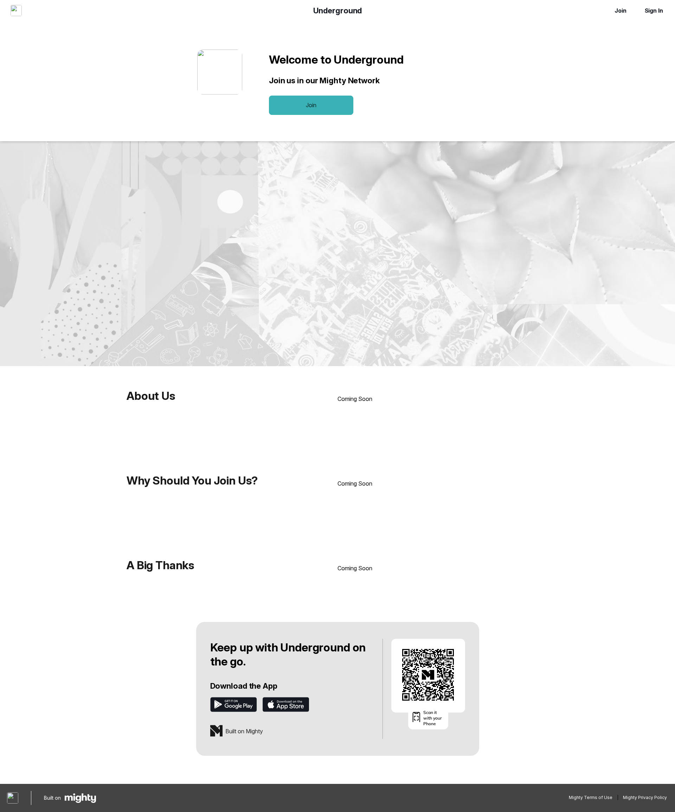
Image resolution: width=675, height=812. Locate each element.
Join (620, 10)
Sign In (654, 10)
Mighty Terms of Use (590, 797)
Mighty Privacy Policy (645, 797)
